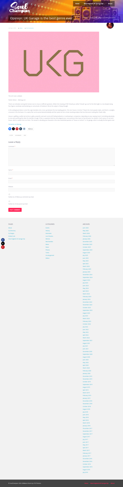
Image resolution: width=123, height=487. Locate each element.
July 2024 (85, 283)
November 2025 (87, 244)
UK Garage (18, 135)
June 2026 (86, 228)
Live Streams (49, 236)
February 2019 (87, 395)
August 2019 (86, 387)
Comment (11, 146)
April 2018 (86, 420)
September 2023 (87, 310)
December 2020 (87, 351)
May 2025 (86, 261)
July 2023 (85, 316)
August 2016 (86, 469)
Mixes (47, 244)
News (21, 28)
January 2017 (86, 456)
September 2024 (87, 277)
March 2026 (86, 233)
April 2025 (86, 263)
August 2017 (86, 436)
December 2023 (87, 302)
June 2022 (86, 329)
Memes (48, 239)
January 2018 (86, 426)
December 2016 (87, 458)
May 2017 (86, 445)
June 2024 (86, 285)
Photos (48, 250)
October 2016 (87, 464)
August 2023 (86, 313)
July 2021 (85, 346)
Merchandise (49, 241)
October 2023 (87, 307)
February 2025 (87, 269)
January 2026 (86, 239)
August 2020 (86, 357)
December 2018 (87, 401)
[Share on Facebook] (3, 240)
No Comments (29, 28)
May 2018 (86, 417)
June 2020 (86, 360)
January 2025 (86, 272)
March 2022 (86, 338)
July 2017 (85, 439)
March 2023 (86, 318)
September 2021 (87, 340)
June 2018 (86, 415)
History (48, 230)
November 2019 (87, 379)
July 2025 (85, 255)
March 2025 (86, 266)
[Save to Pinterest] (3, 247)
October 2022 (87, 324)
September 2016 (87, 467)
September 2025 (87, 250)
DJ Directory (11, 230)
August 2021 (86, 343)
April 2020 (86, 365)
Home (85, 18)
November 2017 (87, 431)
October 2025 (87, 247)
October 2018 (87, 406)
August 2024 (86, 280)
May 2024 (86, 288)
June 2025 (86, 258)
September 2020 (87, 354)
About (10, 228)
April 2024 (86, 291)
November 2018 (87, 403)
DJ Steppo (11, 233)
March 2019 (86, 393)
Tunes (47, 252)
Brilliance (24, 483)
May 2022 (86, 332)
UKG (25, 135)
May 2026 (86, 230)
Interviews (49, 233)
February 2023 (87, 321)
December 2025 (87, 241)
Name (10, 170)
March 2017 (86, 450)
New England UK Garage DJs (16, 239)
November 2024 (87, 274)
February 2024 (87, 296)
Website (10, 186)
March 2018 (86, 423)
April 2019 (86, 390)
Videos (47, 258)
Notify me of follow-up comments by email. (21, 197)
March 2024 (86, 294)
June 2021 (86, 349)
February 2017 (87, 453)
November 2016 (87, 461)
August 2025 (86, 252)
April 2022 (86, 335)
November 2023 (87, 305)
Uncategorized (50, 255)
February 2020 (87, 371)
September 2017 (87, 434)
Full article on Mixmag (14, 124)
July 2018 (85, 412)
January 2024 (86, 299)
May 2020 (86, 362)
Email (10, 178)
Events (47, 228)
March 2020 (86, 368)
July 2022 (85, 327)
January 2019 (86, 398)
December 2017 (87, 428)
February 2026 (87, 236)
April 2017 (86, 447)
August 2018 (86, 409)
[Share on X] (3, 243)
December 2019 (87, 376)
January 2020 (86, 373)
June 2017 (86, 442)
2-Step (11, 135)
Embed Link (11, 236)
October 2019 (87, 382)
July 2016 (85, 472)
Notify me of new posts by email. (18, 204)
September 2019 (87, 384)
